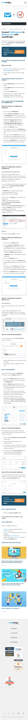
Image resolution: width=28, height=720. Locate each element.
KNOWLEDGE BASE (14, 535)
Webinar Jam (7, 532)
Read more (4, 565)
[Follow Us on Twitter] (23, 713)
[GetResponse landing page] (8, 15)
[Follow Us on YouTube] (18, 713)
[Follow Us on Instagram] (9, 713)
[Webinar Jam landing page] (20, 15)
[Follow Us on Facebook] (4, 713)
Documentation (7, 23)
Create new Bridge (8, 70)
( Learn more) (16, 234)
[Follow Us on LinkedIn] (13, 713)
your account (17, 537)
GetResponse (7, 529)
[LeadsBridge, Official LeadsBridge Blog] (7, 2)
